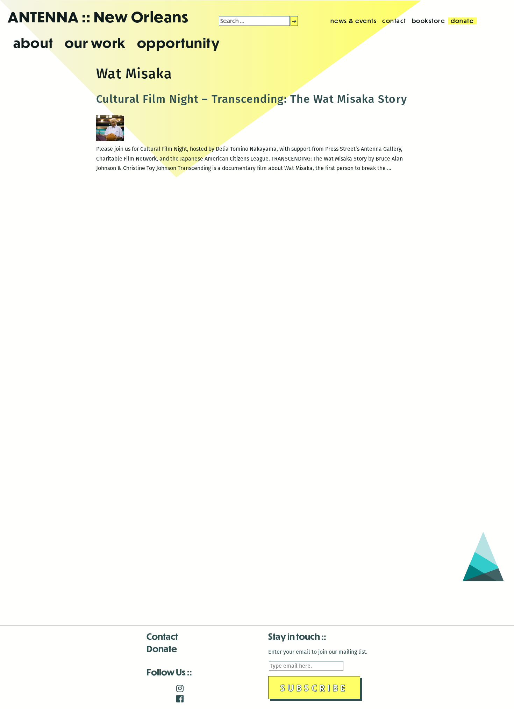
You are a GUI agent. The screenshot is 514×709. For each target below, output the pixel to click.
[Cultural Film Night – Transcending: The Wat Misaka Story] (110, 139)
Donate (162, 648)
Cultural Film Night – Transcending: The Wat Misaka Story (251, 99)
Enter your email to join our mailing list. (317, 651)
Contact (162, 636)
